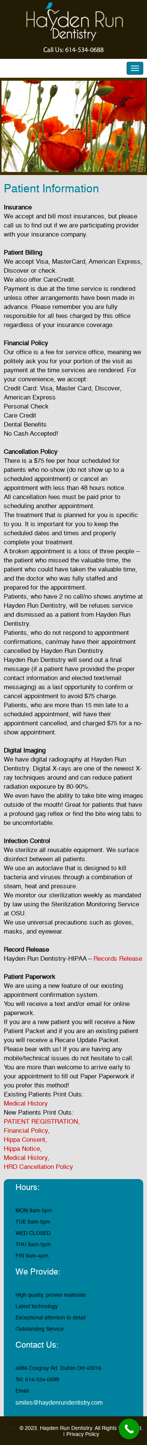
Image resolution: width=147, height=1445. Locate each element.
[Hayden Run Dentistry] (73, 21)
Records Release (117, 958)
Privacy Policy (82, 1434)
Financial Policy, (28, 1130)
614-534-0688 (84, 50)
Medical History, (27, 1158)
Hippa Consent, (26, 1139)
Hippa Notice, (24, 1149)
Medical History (26, 1103)
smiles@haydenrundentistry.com (59, 1403)
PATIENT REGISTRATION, (43, 1121)
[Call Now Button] (129, 1429)
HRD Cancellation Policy (38, 1167)
